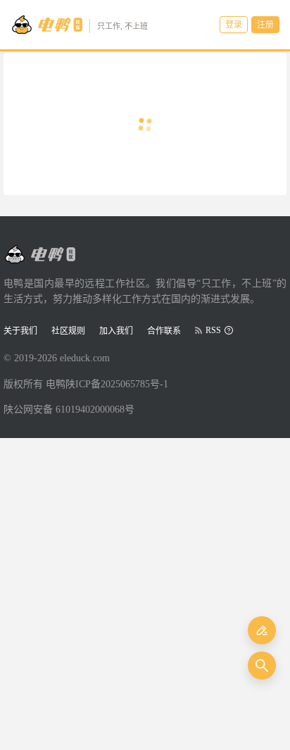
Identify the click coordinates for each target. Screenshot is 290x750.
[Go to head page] (39, 254)
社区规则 (68, 331)
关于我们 (20, 331)
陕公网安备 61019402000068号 (69, 409)
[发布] (262, 630)
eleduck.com (85, 358)
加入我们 (116, 331)
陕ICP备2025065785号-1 (116, 384)
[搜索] (262, 665)
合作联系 (164, 331)
